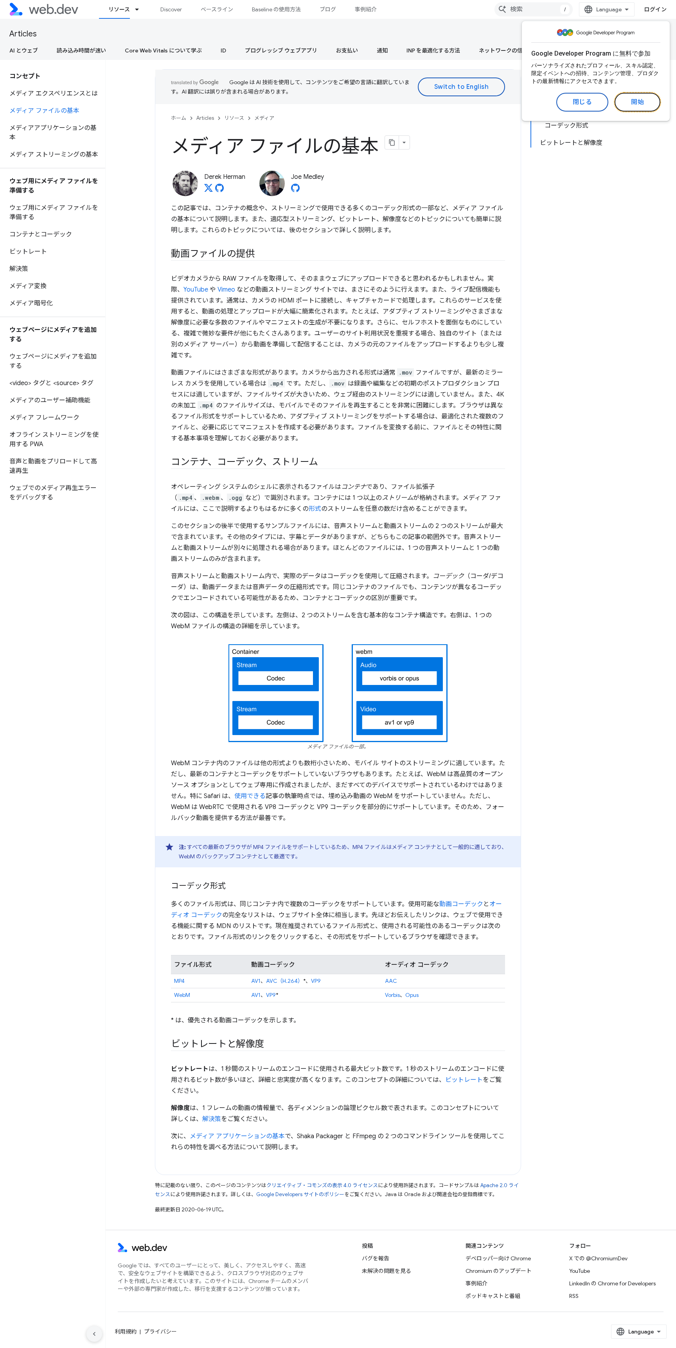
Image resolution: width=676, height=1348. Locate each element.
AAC (391, 980)
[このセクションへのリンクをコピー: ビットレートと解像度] (271, 1044)
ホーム (178, 118)
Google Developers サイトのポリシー (300, 1194)
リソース (119, 9)
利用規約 (126, 1331)
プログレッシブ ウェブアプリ (281, 50)
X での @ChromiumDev (598, 1258)
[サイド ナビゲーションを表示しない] (94, 1334)
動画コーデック (461, 904)
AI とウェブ (23, 50)
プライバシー (160, 1331)
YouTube (195, 290)
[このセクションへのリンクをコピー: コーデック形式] (233, 886)
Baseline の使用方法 (276, 9)
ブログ (328, 9)
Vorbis (392, 994)
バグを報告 (375, 1258)
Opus (412, 994)
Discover (171, 9)
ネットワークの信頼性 (506, 50)
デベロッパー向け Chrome (498, 1258)
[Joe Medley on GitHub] (295, 190)
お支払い (347, 50)
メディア (264, 118)
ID (223, 50)
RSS (574, 1295)
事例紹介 (366, 9)
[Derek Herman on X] (208, 190)
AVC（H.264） (284, 980)
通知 (382, 50)
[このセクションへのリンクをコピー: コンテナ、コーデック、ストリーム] (325, 462)
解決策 (211, 1119)
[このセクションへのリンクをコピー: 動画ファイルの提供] (262, 254)
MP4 (179, 980)
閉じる (582, 102)
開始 (637, 102)
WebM (182, 994)
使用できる (250, 796)
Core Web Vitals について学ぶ (163, 50)
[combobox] (533, 9)
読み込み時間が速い (81, 50)
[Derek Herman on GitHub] (219, 190)
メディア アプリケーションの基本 (237, 1136)
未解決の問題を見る (386, 1270)
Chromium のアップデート (499, 1270)
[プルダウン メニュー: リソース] (140, 9)
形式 (315, 509)
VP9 (316, 980)
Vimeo (226, 290)
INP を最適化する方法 (433, 50)
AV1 (256, 980)
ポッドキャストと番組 (493, 1295)
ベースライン (217, 9)
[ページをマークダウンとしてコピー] (392, 142)
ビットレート (464, 1080)
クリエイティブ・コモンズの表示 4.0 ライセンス (322, 1185)
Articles (23, 34)
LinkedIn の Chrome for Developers (612, 1283)
